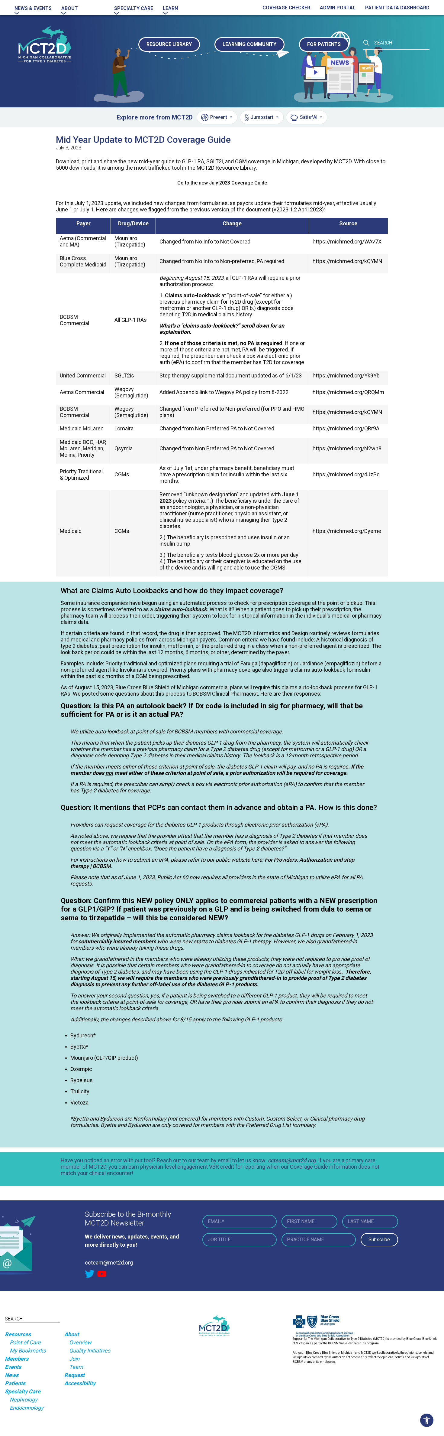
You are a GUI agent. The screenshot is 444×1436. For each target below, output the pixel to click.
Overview (80, 1342)
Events (13, 1367)
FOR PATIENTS (324, 44)
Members (16, 1359)
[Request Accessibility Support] (428, 1420)
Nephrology (23, 1399)
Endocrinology (26, 1408)
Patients (15, 1383)
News (11, 1375)
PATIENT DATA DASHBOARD (397, 8)
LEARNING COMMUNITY (249, 44)
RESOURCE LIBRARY (169, 44)
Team (76, 1367)
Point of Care (25, 1342)
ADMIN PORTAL (338, 8)
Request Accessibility (79, 1379)
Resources (18, 1334)
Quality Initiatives (89, 1350)
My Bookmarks (28, 1350)
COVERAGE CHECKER (286, 8)
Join (74, 1359)
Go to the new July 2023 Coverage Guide (222, 183)
